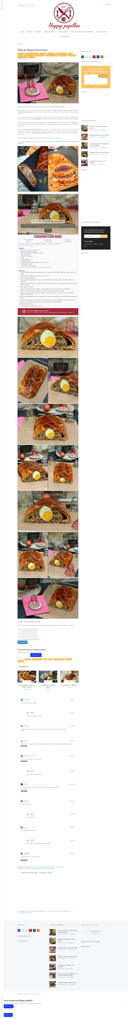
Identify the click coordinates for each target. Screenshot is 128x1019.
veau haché (72, 55)
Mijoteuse (38, 31)
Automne (27, 659)
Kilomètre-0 (27, 699)
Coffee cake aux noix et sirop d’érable (99, 152)
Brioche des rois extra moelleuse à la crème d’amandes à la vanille (67, 974)
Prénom (20, 630)
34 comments (103, 154)
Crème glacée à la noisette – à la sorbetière (97, 162)
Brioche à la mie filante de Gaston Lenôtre (98, 127)
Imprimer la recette (41, 236)
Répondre (72, 699)
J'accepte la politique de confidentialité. (29, 639)
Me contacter (1, 1000)
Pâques (20, 55)
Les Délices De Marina (30, 755)
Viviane (26, 740)
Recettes (29, 31)
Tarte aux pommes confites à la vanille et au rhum (27, 686)
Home (22, 31)
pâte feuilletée (39, 55)
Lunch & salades (58, 659)
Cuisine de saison (49, 31)
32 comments (101, 164)
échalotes (43, 53)
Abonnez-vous (36, 655)
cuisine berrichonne (32, 53)
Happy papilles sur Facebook (90, 924)
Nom (19, 633)
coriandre (21, 53)
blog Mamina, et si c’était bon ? (54, 138)
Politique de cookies (1, 1011)
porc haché (63, 55)
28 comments (72, 984)
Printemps (68, 659)
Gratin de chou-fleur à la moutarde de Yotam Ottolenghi (99, 144)
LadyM (26, 59)
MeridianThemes (36, 993)
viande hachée (22, 57)
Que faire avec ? (65, 36)
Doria (25, 783)
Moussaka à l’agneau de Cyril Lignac (67, 982)
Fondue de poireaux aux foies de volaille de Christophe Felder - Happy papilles (43, 867)
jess (25, 826)
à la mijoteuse (69, 681)
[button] (45, 229)
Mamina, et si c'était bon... (28, 245)
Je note (59, 236)
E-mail (19, 637)
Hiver (50, 659)
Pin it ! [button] (51, 236)
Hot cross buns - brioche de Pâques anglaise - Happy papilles (39, 868)
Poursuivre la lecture (7, 1009)
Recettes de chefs (101, 31)
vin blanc (31, 57)
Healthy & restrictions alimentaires (82, 31)
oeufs (70, 53)
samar (26, 725)
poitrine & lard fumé (51, 55)
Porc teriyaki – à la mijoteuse (69, 685)
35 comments (102, 130)
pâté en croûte (29, 55)
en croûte (51, 53)
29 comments (70, 977)
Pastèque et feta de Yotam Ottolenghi (99, 135)
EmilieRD (26, 800)
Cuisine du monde (62, 31)
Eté (45, 659)
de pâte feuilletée (28, 249)
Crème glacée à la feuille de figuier (48, 686)
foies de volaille (61, 53)
